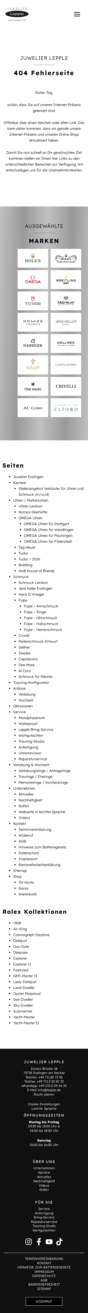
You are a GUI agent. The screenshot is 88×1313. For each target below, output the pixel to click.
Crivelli (24, 635)
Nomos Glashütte (33, 512)
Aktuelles (26, 794)
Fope (23, 600)
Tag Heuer (27, 547)
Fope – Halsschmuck (41, 623)
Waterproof (28, 723)
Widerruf (26, 835)
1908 (17, 923)
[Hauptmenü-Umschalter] (77, 14)
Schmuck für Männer (36, 676)
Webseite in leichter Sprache (42, 811)
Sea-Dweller (23, 999)
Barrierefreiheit (44, 1284)
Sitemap (20, 870)
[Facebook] (39, 1241)
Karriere (19, 482)
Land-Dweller (24, 987)
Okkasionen (23, 706)
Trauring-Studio (31, 741)
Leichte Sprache (44, 1108)
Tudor (23, 553)
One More (26, 665)
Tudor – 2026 (29, 559)
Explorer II (22, 964)
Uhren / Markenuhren (30, 500)
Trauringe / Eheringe (35, 776)
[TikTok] (59, 1241)
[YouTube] (49, 1241)
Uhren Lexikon (30, 506)
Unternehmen (24, 788)
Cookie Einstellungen (44, 1104)
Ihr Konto (26, 882)
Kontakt (19, 823)
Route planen (44, 1094)
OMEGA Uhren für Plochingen (48, 535)
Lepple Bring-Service (36, 729)
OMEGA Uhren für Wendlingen (49, 529)
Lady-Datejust (24, 981)
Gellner (24, 647)
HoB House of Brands (37, 570)
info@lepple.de (49, 1090)
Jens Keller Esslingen (35, 588)
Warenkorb (28, 894)
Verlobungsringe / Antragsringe (44, 770)
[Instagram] (28, 1241)
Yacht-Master (24, 1017)
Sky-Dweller (23, 1005)
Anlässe (19, 688)
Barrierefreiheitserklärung (39, 864)
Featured (20, 970)
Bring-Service (44, 1217)
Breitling (25, 565)
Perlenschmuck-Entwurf (38, 641)
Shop (17, 876)
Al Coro (25, 670)
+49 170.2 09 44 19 (52, 1086)
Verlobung (27, 694)
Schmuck (21, 576)
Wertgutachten (31, 735)
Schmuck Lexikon (33, 582)
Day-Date (21, 946)
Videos (24, 817)
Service (19, 712)
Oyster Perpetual (27, 993)
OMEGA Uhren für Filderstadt (48, 541)
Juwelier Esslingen (28, 476)
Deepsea (20, 952)
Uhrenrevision (30, 753)
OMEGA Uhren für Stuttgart (46, 523)
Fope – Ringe (35, 612)
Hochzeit (26, 700)
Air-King (20, 929)
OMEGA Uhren (30, 518)
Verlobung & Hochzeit (31, 764)
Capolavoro (28, 659)
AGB (22, 841)
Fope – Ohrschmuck (40, 617)
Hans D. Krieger (31, 594)
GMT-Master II (25, 976)
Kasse (23, 888)
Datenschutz (29, 853)
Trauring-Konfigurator (31, 682)
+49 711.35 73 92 (50, 1077)
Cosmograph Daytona (31, 934)
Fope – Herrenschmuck (43, 629)
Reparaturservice (33, 759)
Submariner (22, 1011)
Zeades (25, 653)
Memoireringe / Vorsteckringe (43, 782)
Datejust (20, 940)
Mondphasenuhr (32, 717)
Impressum (28, 858)
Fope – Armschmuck (41, 606)
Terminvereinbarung (35, 829)
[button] (44, 1301)
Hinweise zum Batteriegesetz (42, 847)
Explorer (20, 958)
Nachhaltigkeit (30, 800)
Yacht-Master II (26, 1023)
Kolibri (24, 806)
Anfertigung (28, 747)
